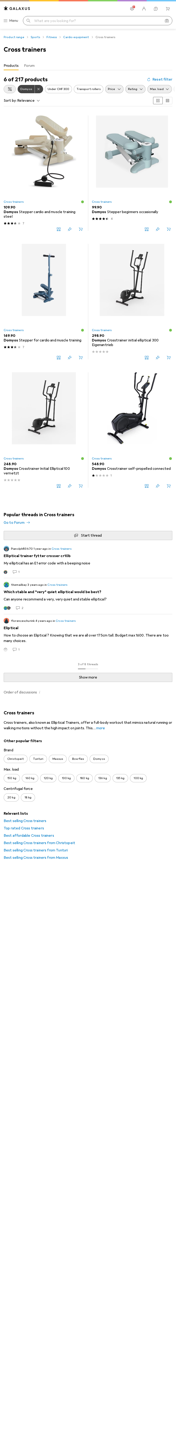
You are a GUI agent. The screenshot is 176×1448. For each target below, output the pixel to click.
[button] (82, 202)
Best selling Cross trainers (25, 821)
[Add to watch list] (69, 229)
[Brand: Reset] (39, 89)
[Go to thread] (88, 560)
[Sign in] (143, 8)
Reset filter (162, 79)
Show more (88, 677)
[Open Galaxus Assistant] (156, 8)
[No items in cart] (167, 8)
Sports (35, 37)
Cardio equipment (76, 37)
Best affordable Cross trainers (29, 835)
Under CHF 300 (58, 89)
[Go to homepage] (17, 8)
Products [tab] (11, 65)
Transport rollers (88, 89)
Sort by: (10, 100)
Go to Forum (14, 522)
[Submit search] (28, 20)
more (100, 728)
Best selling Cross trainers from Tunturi (36, 850)
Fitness (52, 37)
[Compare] (58, 229)
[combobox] (10, 89)
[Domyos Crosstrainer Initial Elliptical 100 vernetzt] (44, 430)
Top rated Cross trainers (24, 828)
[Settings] (132, 8)
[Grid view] (158, 100)
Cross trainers (14, 202)
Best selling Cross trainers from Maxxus (36, 857)
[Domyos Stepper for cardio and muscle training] (44, 301)
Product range (14, 37)
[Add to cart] (80, 229)
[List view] (167, 100)
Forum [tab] (29, 65)
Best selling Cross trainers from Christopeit (39, 843)
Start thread (91, 535)
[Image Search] (166, 20)
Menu (13, 20)
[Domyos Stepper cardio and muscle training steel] (44, 173)
